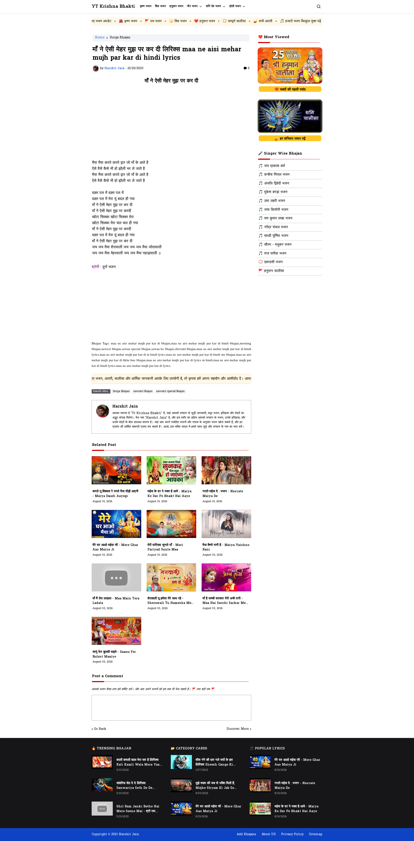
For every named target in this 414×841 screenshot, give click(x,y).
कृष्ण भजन (145, 6)
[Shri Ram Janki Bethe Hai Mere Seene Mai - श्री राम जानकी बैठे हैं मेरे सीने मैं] (102, 809)
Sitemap (315, 834)
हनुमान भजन (176, 6)
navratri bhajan (142, 391)
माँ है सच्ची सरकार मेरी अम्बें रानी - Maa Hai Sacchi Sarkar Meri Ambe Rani (225, 601)
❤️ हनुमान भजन (165, 21)
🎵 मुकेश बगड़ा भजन (272, 192)
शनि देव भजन (213, 6)
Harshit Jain (125, 407)
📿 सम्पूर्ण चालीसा (195, 21)
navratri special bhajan (170, 391)
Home (100, 38)
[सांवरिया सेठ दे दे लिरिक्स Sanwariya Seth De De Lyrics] (102, 785)
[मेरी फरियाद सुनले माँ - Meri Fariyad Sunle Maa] (171, 524)
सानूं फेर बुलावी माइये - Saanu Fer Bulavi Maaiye (114, 654)
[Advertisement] (171, 124)
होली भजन (235, 6)
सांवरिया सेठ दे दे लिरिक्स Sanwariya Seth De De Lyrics (134, 786)
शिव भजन (160, 6)
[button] (318, 6)
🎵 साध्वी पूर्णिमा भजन (273, 236)
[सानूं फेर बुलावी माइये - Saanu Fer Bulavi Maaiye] (116, 631)
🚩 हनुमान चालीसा (271, 271)
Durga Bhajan (120, 38)
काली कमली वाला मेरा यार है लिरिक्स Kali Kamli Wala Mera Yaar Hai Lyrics (138, 762)
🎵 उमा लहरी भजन (271, 201)
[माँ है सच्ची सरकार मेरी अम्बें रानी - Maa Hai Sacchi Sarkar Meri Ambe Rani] (226, 577)
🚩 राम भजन (114, 21)
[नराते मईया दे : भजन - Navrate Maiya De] (226, 470)
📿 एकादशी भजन (270, 262)
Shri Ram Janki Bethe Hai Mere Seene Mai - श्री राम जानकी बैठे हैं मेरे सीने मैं (137, 809)
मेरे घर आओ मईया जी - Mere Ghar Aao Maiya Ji (115, 547)
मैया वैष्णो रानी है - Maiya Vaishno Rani (225, 547)
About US (269, 834)
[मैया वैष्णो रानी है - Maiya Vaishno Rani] (226, 524)
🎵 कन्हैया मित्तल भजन (274, 174)
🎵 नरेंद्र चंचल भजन (273, 227)
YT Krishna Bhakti (113, 6)
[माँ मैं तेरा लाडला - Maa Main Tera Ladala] (116, 577)
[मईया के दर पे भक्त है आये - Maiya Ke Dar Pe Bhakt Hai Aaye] (171, 470)
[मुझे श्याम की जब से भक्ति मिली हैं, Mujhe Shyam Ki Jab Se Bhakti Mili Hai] (181, 785)
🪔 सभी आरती (224, 21)
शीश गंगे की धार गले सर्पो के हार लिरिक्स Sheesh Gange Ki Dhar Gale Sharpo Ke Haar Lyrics (217, 762)
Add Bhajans (246, 834)
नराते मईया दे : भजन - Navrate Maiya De (222, 494)
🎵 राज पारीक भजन (272, 253)
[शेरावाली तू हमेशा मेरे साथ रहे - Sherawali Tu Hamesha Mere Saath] (171, 577)
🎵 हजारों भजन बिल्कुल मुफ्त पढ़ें (261, 21)
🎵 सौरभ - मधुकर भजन (275, 244)
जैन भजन (192, 6)
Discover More (238, 729)
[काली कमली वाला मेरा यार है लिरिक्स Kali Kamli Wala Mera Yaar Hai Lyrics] (102, 762)
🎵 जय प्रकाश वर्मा (271, 166)
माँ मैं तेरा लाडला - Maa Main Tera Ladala (116, 601)
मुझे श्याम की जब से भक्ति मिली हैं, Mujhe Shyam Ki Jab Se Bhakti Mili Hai (215, 786)
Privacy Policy (292, 834)
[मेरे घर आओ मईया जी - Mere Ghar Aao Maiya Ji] (116, 524)
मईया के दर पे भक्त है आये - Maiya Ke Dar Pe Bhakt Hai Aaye (169, 494)
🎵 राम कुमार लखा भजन (275, 218)
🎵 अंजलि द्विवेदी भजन (273, 183)
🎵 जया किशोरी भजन (273, 210)
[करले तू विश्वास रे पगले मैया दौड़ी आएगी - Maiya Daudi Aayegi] (116, 470)
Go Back (100, 729)
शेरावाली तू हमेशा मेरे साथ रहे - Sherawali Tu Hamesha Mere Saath (170, 601)
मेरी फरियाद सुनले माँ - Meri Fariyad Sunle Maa (165, 547)
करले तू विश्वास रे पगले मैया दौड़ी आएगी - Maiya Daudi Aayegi (115, 494)
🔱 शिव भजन (139, 21)
